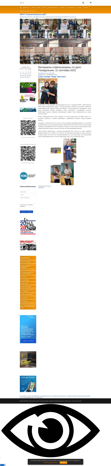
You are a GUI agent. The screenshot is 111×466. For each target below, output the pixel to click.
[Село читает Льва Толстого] (64, 91)
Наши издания (71, 7)
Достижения (23, 397)
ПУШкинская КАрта (26, 261)
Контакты (86, 7)
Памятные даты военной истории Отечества (27, 273)
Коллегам (79, 7)
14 (25, 73)
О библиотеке (26, 7)
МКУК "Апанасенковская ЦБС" (33, 14)
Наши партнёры (25, 280)
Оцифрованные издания (27, 294)
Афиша (39, 7)
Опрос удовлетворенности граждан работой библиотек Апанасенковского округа (27, 267)
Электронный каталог (53, 7)
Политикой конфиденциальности (51, 462)
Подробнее (23, 29)
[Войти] (90, 2)
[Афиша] (28, 87)
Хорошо (63, 462)
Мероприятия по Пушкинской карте (28, 11)
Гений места (24, 276)
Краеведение (24, 297)
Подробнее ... (41, 187)
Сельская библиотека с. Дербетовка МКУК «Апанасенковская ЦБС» (72, 396)
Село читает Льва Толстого (52, 76)
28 (25, 77)
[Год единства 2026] (28, 226)
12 (22, 73)
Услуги (43, 7)
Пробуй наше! (24, 283)
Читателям (62, 7)
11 (20, 73)
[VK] (21, 3)
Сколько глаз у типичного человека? (26, 205)
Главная (33, 396)
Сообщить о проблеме (28, 340)
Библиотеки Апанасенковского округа (27, 301)
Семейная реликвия (26, 286)
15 (27, 73)
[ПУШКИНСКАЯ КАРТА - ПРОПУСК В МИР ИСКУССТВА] (28, 97)
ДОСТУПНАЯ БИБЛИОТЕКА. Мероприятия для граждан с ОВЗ (28, 307)
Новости (34, 7)
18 (20, 75)
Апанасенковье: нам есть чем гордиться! (27, 290)
